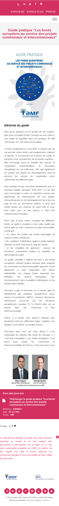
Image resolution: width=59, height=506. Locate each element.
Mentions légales (34, 500)
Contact (46, 500)
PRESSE (51, 12)
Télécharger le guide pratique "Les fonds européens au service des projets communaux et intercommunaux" (32, 402)
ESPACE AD (17, 12)
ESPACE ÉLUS (35, 12)
